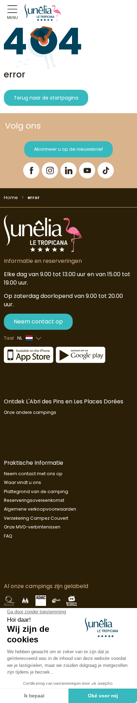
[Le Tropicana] (43, 12)
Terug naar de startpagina (46, 97)
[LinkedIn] (68, 170)
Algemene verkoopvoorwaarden (40, 509)
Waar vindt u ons (22, 482)
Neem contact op (38, 322)
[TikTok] (106, 170)
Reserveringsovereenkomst (34, 500)
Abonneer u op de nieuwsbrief (68, 149)
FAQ (8, 536)
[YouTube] (87, 170)
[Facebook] (31, 170)
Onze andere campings (30, 412)
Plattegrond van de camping (36, 491)
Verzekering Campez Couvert (36, 518)
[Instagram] (50, 170)
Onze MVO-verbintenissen (32, 527)
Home (11, 197)
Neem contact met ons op (33, 474)
